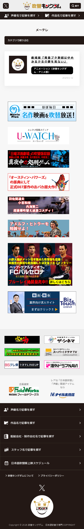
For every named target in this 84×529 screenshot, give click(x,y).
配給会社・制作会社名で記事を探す (32, 436)
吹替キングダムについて (21, 475)
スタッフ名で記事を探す (26, 449)
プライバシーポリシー (52, 475)
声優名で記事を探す (23, 15)
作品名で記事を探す (64, 15)
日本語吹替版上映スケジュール (30, 463)
